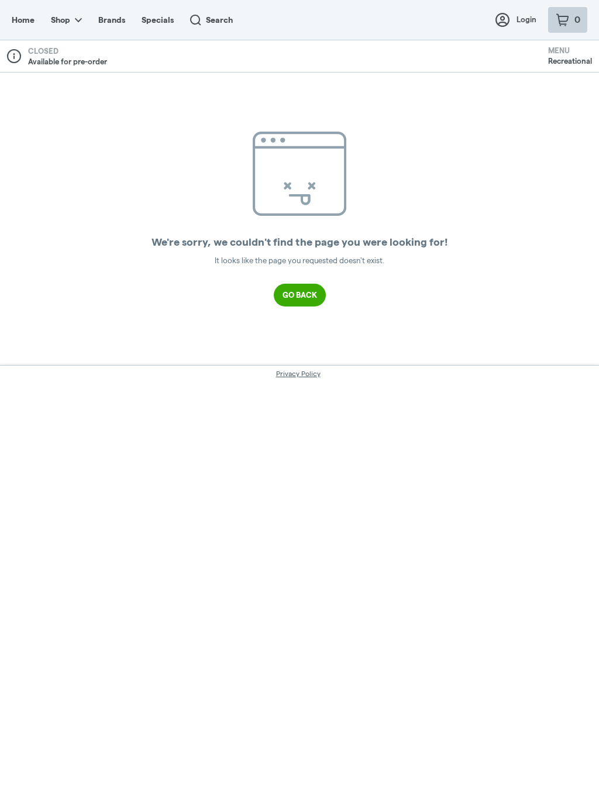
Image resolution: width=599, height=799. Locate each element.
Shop (60, 20)
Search (219, 20)
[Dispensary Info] (14, 56)
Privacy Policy (298, 373)
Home (23, 20)
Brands (111, 20)
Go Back (300, 295)
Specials (158, 20)
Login (526, 19)
